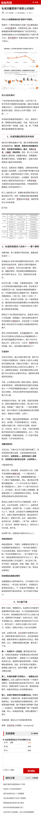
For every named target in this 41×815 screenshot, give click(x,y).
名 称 (6, 742)
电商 (34, 181)
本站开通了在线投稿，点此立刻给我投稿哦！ (19, 812)
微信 (14, 321)
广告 (27, 25)
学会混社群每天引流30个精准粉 (14, 798)
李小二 (31, 13)
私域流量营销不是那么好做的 (18, 8)
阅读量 (9, 13)
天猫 (23, 333)
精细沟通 (16, 474)
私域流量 (35, 778)
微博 (31, 343)
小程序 (8, 152)
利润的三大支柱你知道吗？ (12, 789)
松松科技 (6, 2)
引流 (9, 268)
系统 (27, 199)
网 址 (6, 750)
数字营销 (11, 38)
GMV (20, 633)
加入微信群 (34, 733)
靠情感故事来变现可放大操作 (13, 803)
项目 (5, 146)
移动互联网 (21, 13)
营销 (18, 199)
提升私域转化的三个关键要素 (13, 793)
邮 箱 (6, 746)
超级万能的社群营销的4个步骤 (14, 784)
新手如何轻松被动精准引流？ (13, 807)
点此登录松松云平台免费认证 (17, 740)
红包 (16, 419)
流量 (11, 28)
